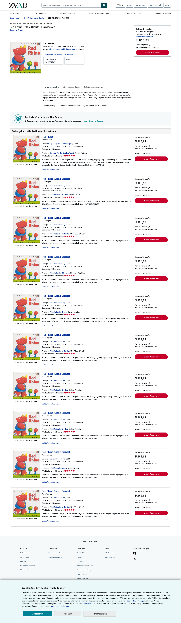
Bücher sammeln (67, 13)
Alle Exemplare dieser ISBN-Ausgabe (58, 55)
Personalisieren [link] (100, 614)
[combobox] (71, 5)
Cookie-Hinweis (82, 574)
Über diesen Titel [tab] (71, 87)
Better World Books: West (62, 153)
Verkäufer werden (163, 13)
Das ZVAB (80, 553)
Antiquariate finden (133, 13)
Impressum (81, 561)
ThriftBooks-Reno (58, 312)
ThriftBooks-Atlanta (59, 234)
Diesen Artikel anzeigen (144, 37)
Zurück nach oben (90, 541)
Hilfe (167, 5)
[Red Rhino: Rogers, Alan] (26, 162)
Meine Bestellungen (27, 566)
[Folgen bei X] (134, 559)
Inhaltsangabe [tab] (52, 87)
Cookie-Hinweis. (89, 603)
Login (129, 5)
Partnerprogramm (55, 557)
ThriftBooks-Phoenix (59, 273)
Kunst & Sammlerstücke (99, 13)
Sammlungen (40, 13)
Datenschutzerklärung (85, 566)
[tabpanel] (87, 99)
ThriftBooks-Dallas (59, 195)
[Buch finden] (104, 5)
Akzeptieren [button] (37, 614)
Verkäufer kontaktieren (50, 170)
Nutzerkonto (140, 5)
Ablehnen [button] (68, 614)
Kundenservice (110, 557)
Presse (79, 557)
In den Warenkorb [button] (152, 52)
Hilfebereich (109, 553)
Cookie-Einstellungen (136, 601)
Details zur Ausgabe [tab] (93, 87)
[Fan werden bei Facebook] (134, 553)
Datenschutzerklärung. (59, 606)
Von (50, 60)
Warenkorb (24, 570)
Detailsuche (14, 13)
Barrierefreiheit (82, 578)
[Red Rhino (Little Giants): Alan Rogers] (26, 203)
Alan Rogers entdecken (94, 121)
